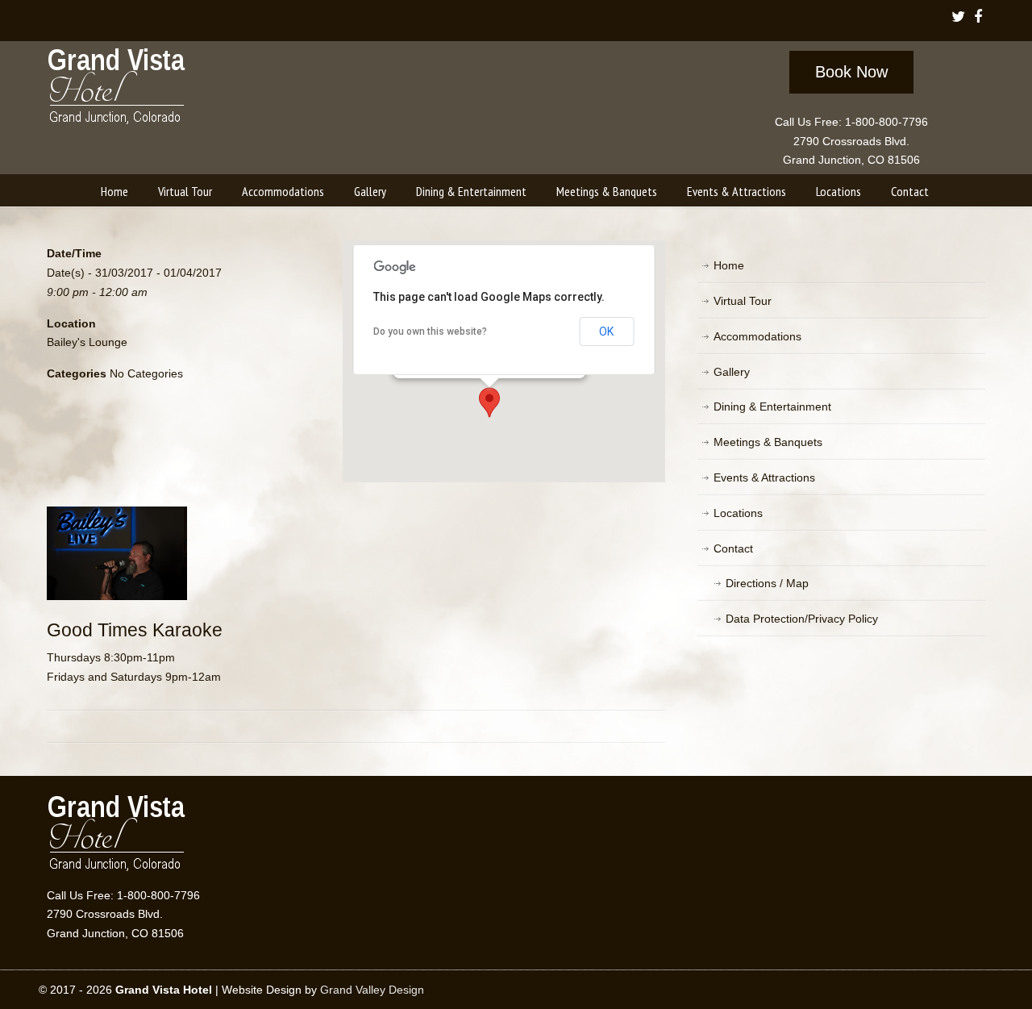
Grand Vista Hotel (117, 89)
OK (606, 331)
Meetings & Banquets (768, 442)
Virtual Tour (743, 300)
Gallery (732, 371)
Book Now (851, 72)
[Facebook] (977, 18)
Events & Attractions (764, 477)
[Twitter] (958, 18)
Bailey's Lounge (87, 342)
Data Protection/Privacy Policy (802, 618)
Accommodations (757, 336)
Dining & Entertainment (772, 406)
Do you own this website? (430, 331)
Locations (738, 513)
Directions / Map (767, 583)
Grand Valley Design (372, 989)
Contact (733, 548)
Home (729, 265)
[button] (489, 402)
